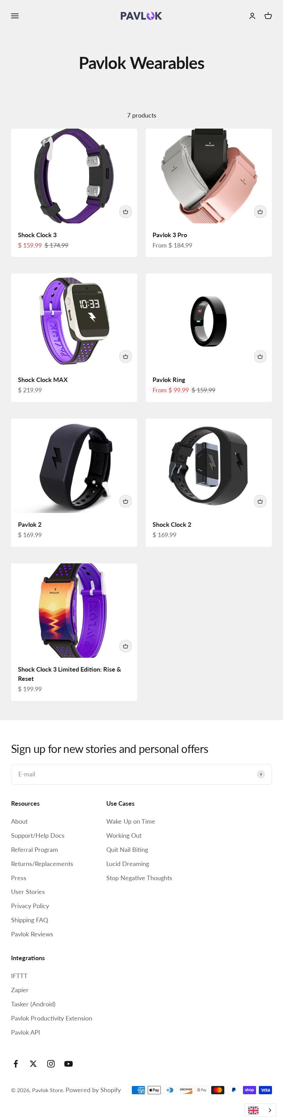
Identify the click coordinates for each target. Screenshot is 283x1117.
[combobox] (260, 1110)
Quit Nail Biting (127, 849)
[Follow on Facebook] (15, 1063)
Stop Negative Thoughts (139, 878)
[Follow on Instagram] (51, 1063)
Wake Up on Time (130, 821)
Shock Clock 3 (37, 235)
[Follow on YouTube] (68, 1063)
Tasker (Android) (33, 1004)
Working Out (124, 835)
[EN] (260, 1110)
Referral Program (34, 849)
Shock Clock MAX (43, 379)
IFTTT (19, 975)
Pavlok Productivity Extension (51, 1018)
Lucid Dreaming (127, 863)
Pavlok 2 (29, 524)
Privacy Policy (30, 905)
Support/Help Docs (38, 835)
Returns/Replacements (42, 863)
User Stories (28, 891)
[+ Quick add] (125, 211)
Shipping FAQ (29, 920)
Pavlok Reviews (32, 934)
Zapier (20, 990)
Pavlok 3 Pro (170, 235)
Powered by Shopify (93, 1090)
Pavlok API (25, 1032)
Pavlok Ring (169, 379)
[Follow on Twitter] (33, 1063)
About (19, 821)
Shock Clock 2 (172, 524)
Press (18, 878)
